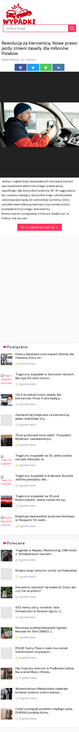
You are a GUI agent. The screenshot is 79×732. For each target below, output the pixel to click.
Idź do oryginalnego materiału (38, 227)
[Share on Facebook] (21, 67)
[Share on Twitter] (33, 67)
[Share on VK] (58, 67)
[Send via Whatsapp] (46, 67)
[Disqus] (39, 286)
